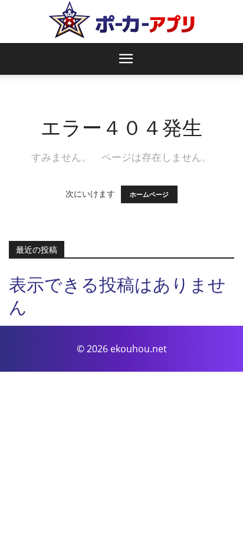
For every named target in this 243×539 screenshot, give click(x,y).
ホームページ (149, 194)
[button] (126, 59)
